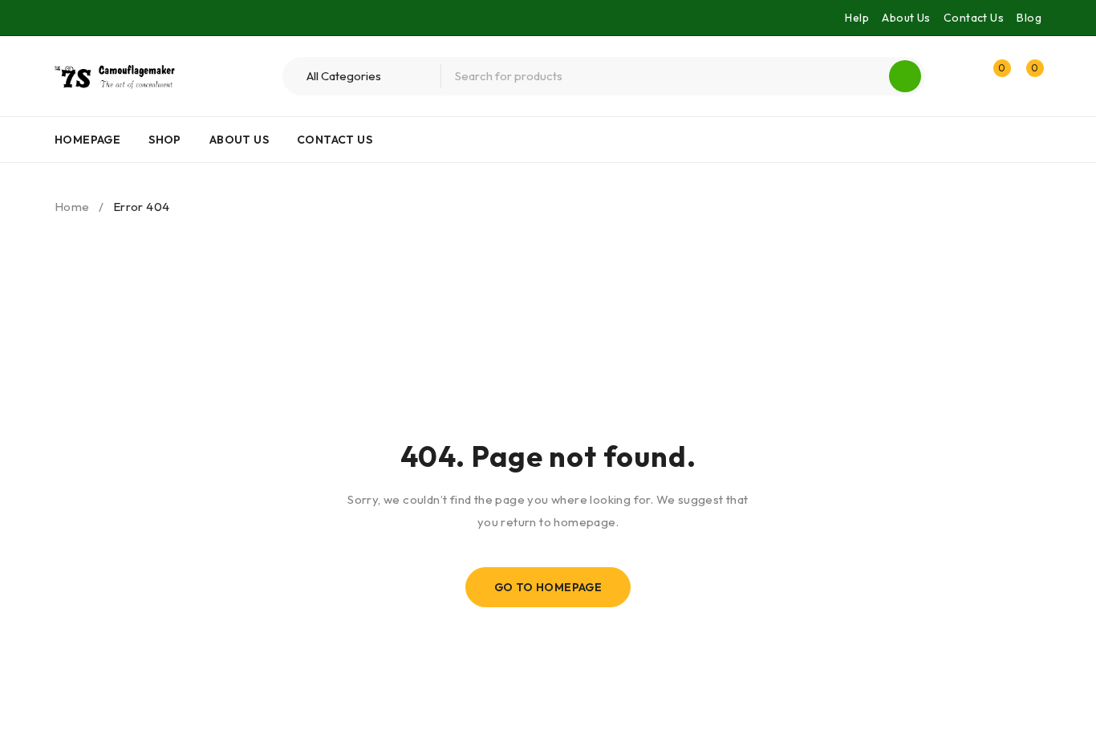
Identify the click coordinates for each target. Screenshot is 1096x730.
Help (857, 17)
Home (72, 206)
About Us (906, 17)
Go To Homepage (548, 587)
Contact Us (974, 17)
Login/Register (959, 76)
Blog (1029, 17)
